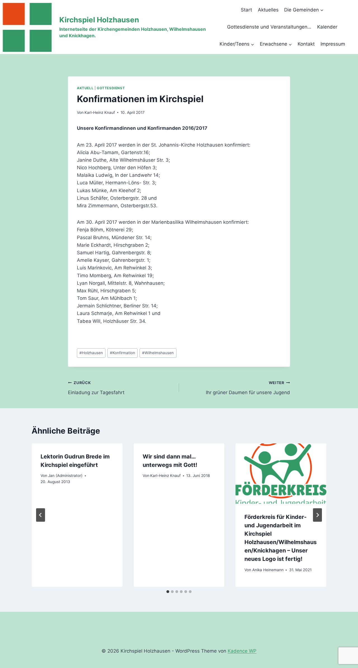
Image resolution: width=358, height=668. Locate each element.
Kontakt (306, 44)
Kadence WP (242, 651)
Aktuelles (268, 10)
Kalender (327, 27)
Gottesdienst (111, 88)
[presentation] (280, 473)
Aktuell (85, 88)
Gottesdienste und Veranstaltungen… (269, 27)
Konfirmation (122, 353)
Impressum (333, 44)
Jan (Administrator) (65, 475)
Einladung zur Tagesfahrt (96, 387)
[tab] (167, 591)
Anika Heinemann (268, 570)
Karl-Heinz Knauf (99, 112)
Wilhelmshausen (158, 353)
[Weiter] (317, 515)
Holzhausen (91, 353)
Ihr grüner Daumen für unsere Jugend (248, 387)
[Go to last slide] (40, 515)
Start (246, 10)
